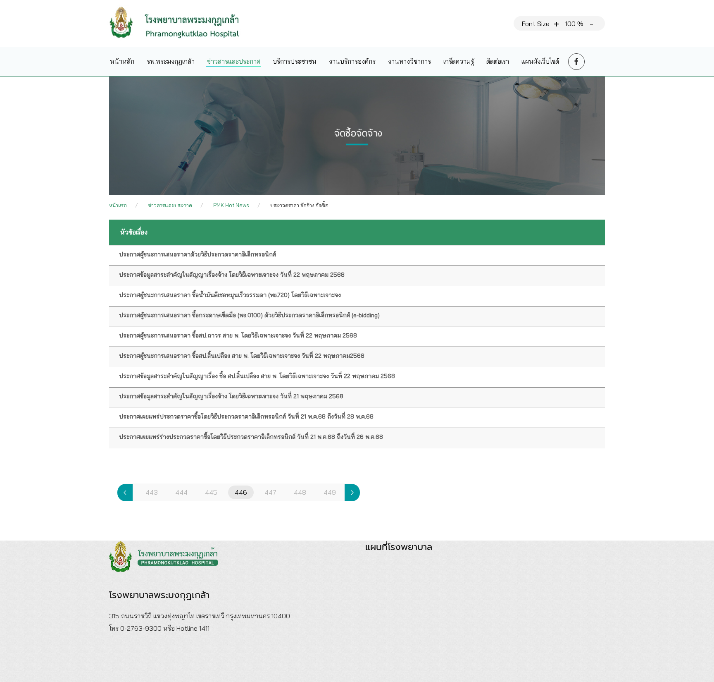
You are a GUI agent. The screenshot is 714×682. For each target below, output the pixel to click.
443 (151, 492)
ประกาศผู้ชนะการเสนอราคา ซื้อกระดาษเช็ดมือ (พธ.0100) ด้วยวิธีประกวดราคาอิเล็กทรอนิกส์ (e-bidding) (249, 315)
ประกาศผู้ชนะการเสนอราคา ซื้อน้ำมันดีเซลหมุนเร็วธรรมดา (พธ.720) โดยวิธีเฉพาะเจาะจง (230, 295)
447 (270, 492)
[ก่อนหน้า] (125, 492)
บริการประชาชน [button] (295, 61)
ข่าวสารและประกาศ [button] (233, 61)
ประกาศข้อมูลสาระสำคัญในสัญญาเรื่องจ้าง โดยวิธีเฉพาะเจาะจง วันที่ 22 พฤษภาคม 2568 (232, 274)
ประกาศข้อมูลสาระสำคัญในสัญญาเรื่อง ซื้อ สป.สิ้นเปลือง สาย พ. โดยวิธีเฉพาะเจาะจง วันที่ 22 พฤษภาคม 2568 (257, 376)
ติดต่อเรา (497, 61)
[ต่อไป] (352, 492)
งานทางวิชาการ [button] (409, 61)
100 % (574, 23)
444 (181, 492)
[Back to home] (180, 23)
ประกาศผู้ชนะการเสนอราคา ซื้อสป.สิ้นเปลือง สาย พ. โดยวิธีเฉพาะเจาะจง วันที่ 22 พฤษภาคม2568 (241, 355)
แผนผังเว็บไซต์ (540, 61)
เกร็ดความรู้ (458, 61)
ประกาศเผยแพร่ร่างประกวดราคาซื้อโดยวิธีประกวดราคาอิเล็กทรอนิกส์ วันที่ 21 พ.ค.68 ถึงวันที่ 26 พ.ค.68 (251, 436)
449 (330, 492)
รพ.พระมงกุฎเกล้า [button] (171, 61)
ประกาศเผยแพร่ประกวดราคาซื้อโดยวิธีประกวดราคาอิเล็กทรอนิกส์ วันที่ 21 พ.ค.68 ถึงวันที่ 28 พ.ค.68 (246, 416)
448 (300, 492)
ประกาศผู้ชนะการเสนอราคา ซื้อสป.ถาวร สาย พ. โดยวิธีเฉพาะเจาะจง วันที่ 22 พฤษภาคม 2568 (238, 335)
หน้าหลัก (122, 61)
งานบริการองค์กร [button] (352, 61)
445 (211, 492)
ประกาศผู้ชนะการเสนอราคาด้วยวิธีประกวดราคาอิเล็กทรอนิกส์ (197, 254)
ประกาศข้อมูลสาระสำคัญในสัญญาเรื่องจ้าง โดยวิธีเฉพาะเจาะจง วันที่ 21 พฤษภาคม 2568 (231, 396)
